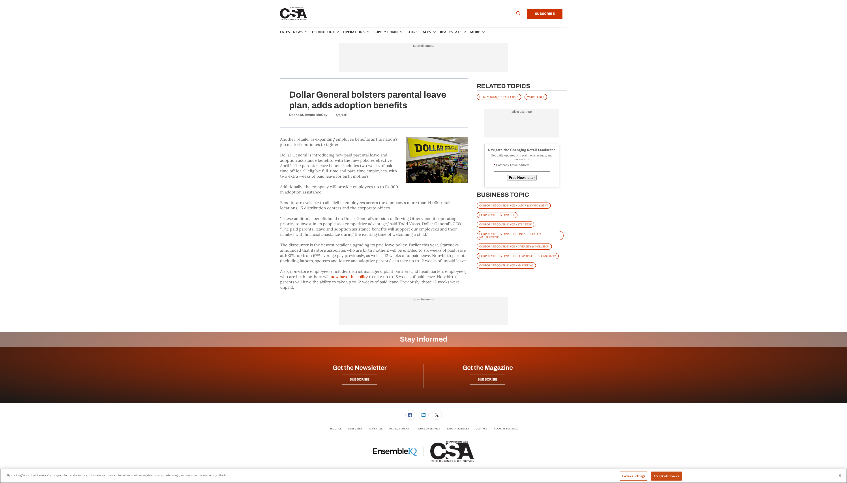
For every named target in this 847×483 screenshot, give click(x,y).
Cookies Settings (506, 428)
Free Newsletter (522, 178)
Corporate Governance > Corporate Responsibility (517, 256)
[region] (423, 476)
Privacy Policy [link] (399, 428)
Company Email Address (511, 165)
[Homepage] (293, 13)
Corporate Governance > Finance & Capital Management (511, 235)
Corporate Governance (497, 215)
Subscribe (545, 13)
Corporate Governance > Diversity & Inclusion (514, 246)
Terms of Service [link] (428, 428)
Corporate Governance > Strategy (505, 224)
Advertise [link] (376, 428)
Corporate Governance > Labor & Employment (513, 205)
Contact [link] (481, 428)
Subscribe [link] (355, 428)
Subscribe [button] (359, 379)
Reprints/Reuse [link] (458, 428)
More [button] (475, 32)
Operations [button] (354, 32)
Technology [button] (323, 32)
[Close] (840, 475)
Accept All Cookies (666, 476)
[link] (410, 415)
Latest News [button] (291, 32)
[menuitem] (296, 32)
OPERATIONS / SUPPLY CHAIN (499, 96)
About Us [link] (336, 428)
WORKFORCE (535, 96)
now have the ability (349, 276)
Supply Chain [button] (386, 32)
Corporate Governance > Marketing (506, 265)
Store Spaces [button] (419, 32)
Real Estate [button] (450, 32)
